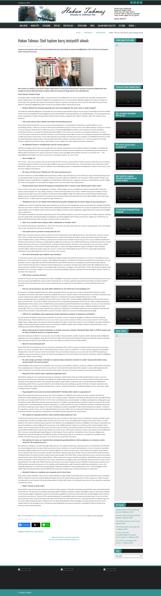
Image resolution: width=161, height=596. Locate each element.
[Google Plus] (138, 2)
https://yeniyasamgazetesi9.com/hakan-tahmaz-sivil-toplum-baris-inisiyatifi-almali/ (59, 516)
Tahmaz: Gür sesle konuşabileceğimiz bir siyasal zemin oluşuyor (126, 534)
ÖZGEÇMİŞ (46, 25)
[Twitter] (134, 2)
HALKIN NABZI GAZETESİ (106, 25)
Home (78, 32)
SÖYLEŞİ (57, 25)
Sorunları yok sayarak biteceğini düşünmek (64, 539)
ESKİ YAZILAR (68, 25)
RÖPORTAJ (88, 32)
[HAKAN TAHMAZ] (79, 13)
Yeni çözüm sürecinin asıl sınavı (127, 521)
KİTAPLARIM (82, 25)
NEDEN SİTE (35, 25)
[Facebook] (131, 2)
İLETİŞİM (122, 25)
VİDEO (92, 25)
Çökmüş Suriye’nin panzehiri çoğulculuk (64, 537)
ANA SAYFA (23, 25)
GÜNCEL (131, 25)
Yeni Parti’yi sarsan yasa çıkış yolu (127, 527)
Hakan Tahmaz (28, 46)
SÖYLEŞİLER (100, 32)
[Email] (141, 2)
